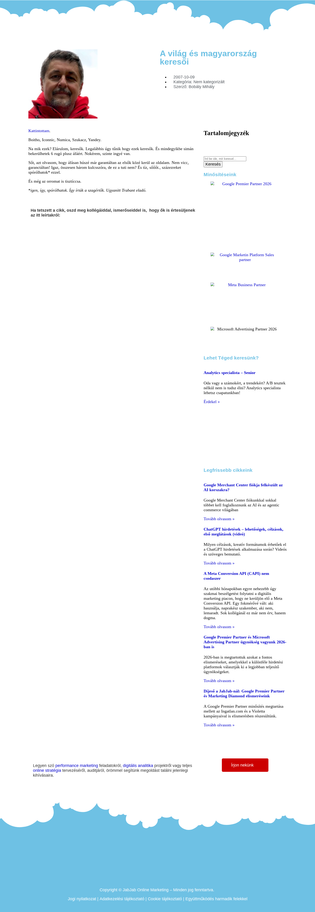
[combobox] (225, 158)
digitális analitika (138, 765)
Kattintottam (38, 130)
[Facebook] (264, 4)
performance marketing (76, 765)
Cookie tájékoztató (165, 899)
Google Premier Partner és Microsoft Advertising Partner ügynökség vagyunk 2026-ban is (245, 642)
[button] (32, 228)
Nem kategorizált (209, 82)
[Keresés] (205, 153)
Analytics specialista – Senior (230, 372)
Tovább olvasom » (219, 519)
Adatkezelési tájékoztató (122, 899)
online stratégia (47, 770)
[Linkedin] (271, 4)
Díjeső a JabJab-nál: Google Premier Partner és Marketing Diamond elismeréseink (244, 693)
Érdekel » (212, 401)
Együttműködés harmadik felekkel (216, 899)
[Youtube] (277, 4)
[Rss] (284, 4)
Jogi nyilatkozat (82, 899)
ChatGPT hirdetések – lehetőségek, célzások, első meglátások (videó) (243, 531)
